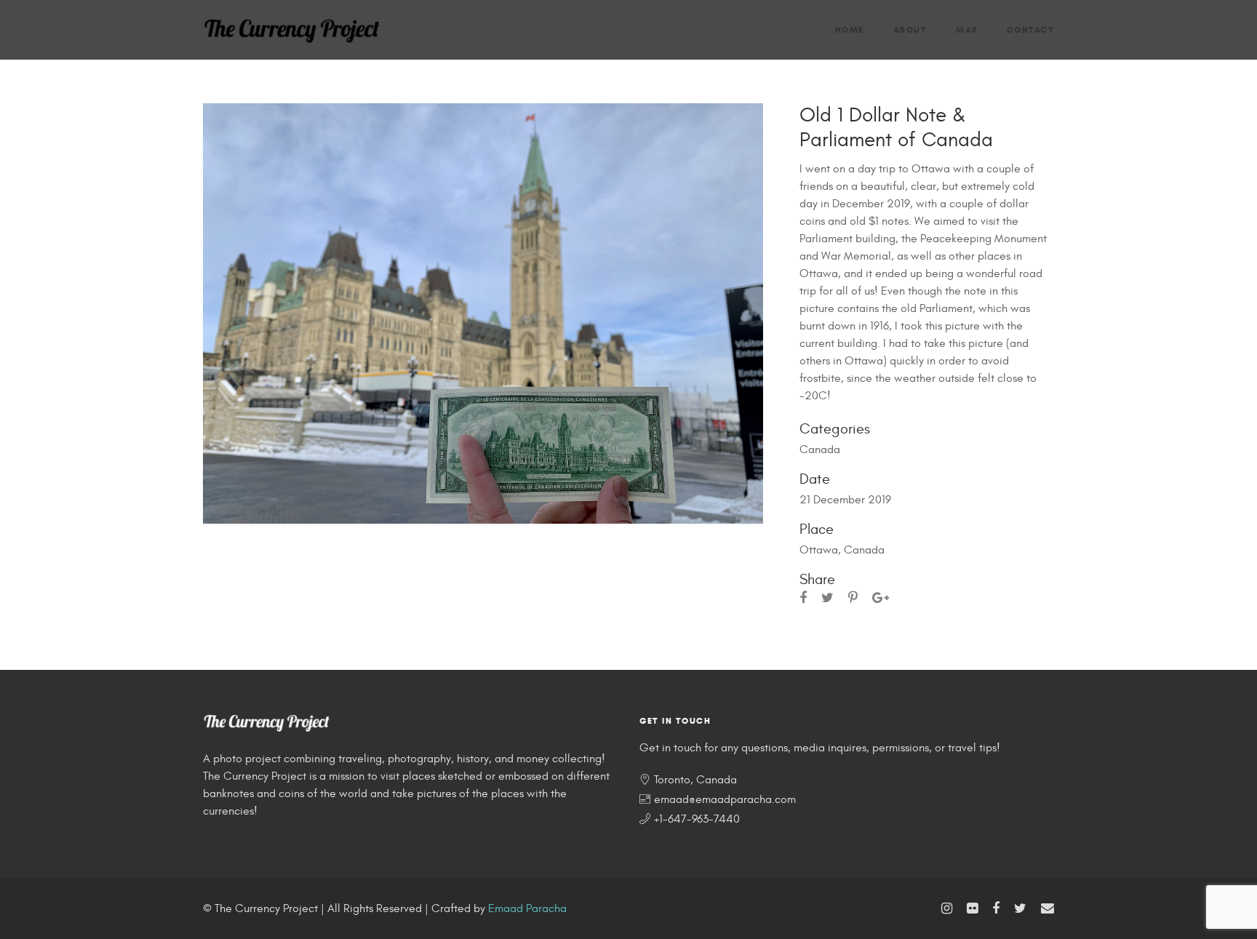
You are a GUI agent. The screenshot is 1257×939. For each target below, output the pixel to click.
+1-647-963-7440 (697, 819)
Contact (1031, 29)
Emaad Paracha (527, 908)
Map (967, 29)
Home (849, 29)
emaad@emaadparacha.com (725, 799)
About (910, 29)
